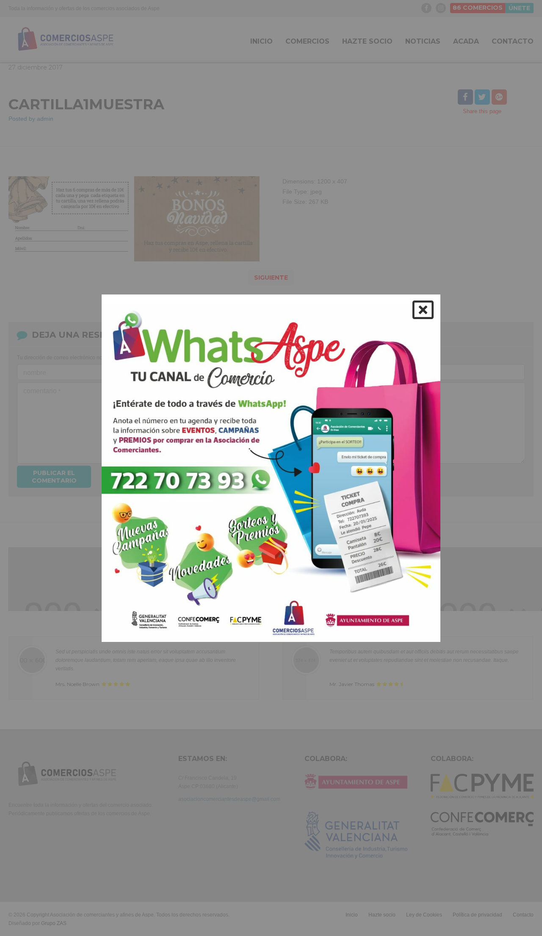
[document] (271, 468)
